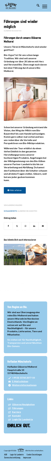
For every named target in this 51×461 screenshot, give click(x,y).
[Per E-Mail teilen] (43, 226)
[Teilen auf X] (17, 226)
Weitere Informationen (24, 385)
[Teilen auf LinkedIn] (34, 226)
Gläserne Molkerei (14, 205)
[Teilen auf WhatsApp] (25, 226)
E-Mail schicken (20, 381)
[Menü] (43, 6)
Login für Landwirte (22, 419)
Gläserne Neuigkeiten (12, 31)
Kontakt (16, 415)
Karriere (16, 412)
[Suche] (36, 6)
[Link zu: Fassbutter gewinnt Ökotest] (36, 254)
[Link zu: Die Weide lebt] (14, 254)
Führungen (17, 408)
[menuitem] (36, 6)
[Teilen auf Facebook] (8, 226)
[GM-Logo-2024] (21, 6)
